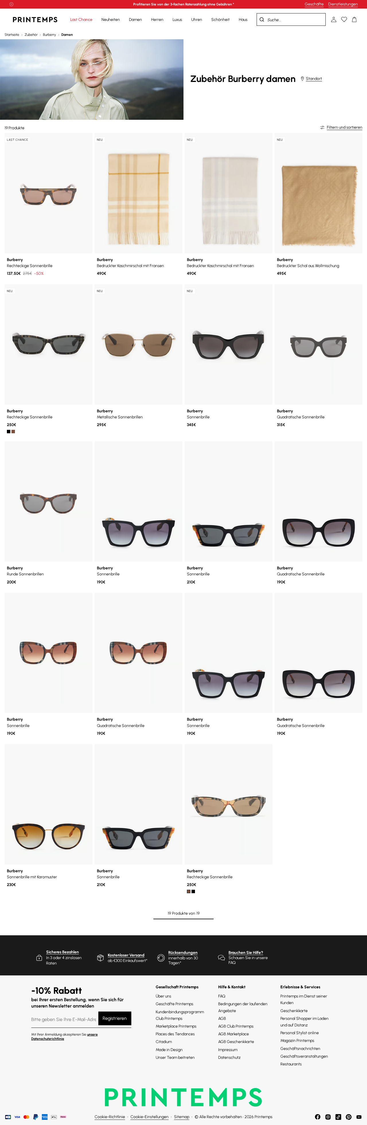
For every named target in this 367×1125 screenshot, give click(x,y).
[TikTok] (338, 1117)
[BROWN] (13, 431)
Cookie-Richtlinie (110, 1116)
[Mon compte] (333, 19)
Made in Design (169, 1049)
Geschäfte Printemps (174, 1003)
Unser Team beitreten (175, 1057)
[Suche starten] (261, 19)
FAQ (221, 996)
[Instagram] (328, 1117)
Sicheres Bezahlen (62, 952)
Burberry (49, 35)
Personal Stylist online (299, 1032)
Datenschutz (229, 1057)
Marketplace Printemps (176, 1026)
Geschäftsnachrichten (300, 1048)
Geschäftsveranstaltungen (304, 1056)
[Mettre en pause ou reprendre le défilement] (11, 4)
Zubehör (31, 35)
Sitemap (181, 1116)
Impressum (227, 1049)
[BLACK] (8, 431)
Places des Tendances (175, 1034)
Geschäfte (314, 4)
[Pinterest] (348, 1117)
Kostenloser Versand (126, 955)
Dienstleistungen (343, 4)
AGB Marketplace (233, 1034)
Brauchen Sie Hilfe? (246, 952)
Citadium (164, 1041)
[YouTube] (359, 1117)
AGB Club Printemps (235, 1026)
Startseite (12, 35)
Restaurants (291, 1064)
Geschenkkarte (294, 1010)
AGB (222, 1018)
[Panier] (354, 19)
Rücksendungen (183, 952)
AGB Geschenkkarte (236, 1041)
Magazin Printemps (297, 1040)
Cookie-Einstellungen (149, 1116)
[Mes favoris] (344, 19)
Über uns (163, 996)
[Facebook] (317, 1117)
